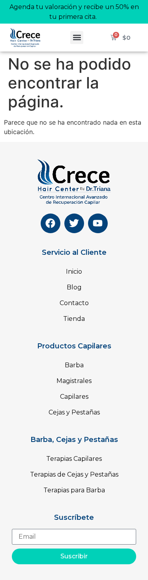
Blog (74, 287)
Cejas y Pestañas (74, 412)
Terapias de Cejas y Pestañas (74, 474)
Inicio (74, 271)
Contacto (74, 303)
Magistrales (74, 381)
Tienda (74, 318)
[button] (76, 37)
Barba (74, 365)
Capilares (74, 396)
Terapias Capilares (74, 458)
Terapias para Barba (74, 490)
